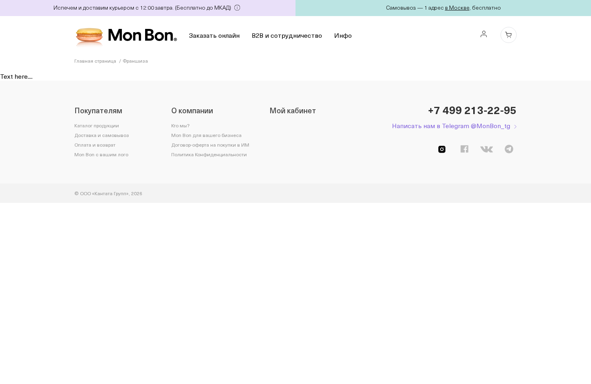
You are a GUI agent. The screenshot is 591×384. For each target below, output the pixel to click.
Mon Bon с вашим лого (101, 154)
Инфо (343, 35)
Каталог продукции (96, 125)
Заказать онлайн (214, 35)
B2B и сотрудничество (287, 35)
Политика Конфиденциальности (209, 154)
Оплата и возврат (94, 144)
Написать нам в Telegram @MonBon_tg (451, 125)
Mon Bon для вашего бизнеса (206, 135)
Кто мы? (180, 125)
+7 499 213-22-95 (472, 110)
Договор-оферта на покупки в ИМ (210, 144)
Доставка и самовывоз (101, 135)
